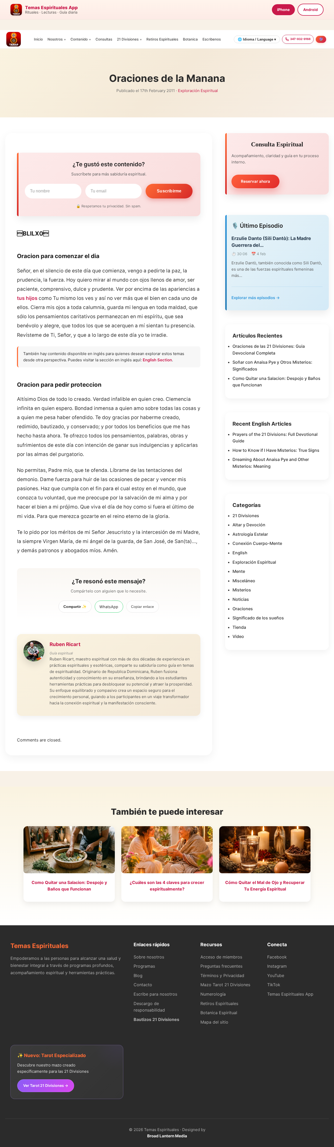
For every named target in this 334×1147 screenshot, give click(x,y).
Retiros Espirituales (162, 39)
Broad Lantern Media (167, 1135)
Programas (144, 966)
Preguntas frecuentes (221, 966)
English (239, 552)
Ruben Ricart (65, 644)
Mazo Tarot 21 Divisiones (225, 984)
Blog (138, 975)
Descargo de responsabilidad (149, 1007)
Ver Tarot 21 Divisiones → (45, 1085)
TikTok (273, 984)
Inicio (38, 39)
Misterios (241, 589)
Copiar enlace (142, 606)
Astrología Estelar (250, 534)
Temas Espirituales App (290, 994)
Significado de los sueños (258, 617)
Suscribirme (169, 191)
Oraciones (242, 608)
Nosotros (55, 39)
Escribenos (211, 39)
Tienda (239, 627)
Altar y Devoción (248, 524)
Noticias (240, 599)
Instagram (277, 966)
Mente (238, 571)
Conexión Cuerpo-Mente (257, 543)
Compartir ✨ (75, 606)
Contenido (79, 39)
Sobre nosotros (149, 957)
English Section (157, 359)
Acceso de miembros (221, 957)
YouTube (275, 975)
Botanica (190, 39)
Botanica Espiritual (218, 1012)
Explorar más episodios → (255, 297)
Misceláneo (243, 580)
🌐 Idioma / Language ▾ (257, 39)
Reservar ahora (255, 181)
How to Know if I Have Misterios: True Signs (275, 450)
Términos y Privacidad (222, 975)
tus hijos (27, 298)
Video (238, 636)
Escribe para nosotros (155, 994)
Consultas (104, 39)
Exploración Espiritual (198, 90)
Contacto (143, 984)
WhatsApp (108, 606)
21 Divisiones (128, 39)
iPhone (283, 9)
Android (310, 9)
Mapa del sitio (214, 1022)
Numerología (213, 994)
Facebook (277, 957)
